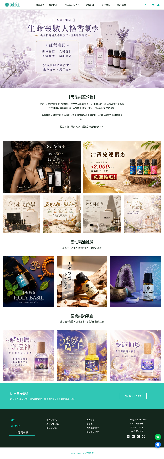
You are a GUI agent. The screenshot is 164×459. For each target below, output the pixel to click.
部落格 (89, 424)
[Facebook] (128, 436)
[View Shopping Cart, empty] (152, 5)
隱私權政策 (52, 428)
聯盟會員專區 (53, 424)
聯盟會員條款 (92, 432)
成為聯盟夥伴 (92, 428)
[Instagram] (138, 436)
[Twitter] (143, 436)
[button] (59, 4)
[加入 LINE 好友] (158, 437)
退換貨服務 (52, 420)
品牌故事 (90, 420)
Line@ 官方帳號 (137, 431)
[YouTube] (133, 436)
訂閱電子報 (22, 432)
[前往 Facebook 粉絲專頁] (158, 445)
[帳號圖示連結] (158, 5)
